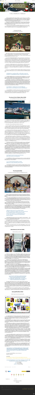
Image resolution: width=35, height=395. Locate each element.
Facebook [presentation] (15, 379)
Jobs (2, 387)
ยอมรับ (25, 2)
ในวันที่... (16, 0)
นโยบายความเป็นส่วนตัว (17, 2)
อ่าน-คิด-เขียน (18, 0)
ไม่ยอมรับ (28, 2)
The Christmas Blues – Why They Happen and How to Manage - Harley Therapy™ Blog (18, 358)
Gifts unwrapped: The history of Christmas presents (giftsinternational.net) (16, 357)
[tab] (7, 379)
